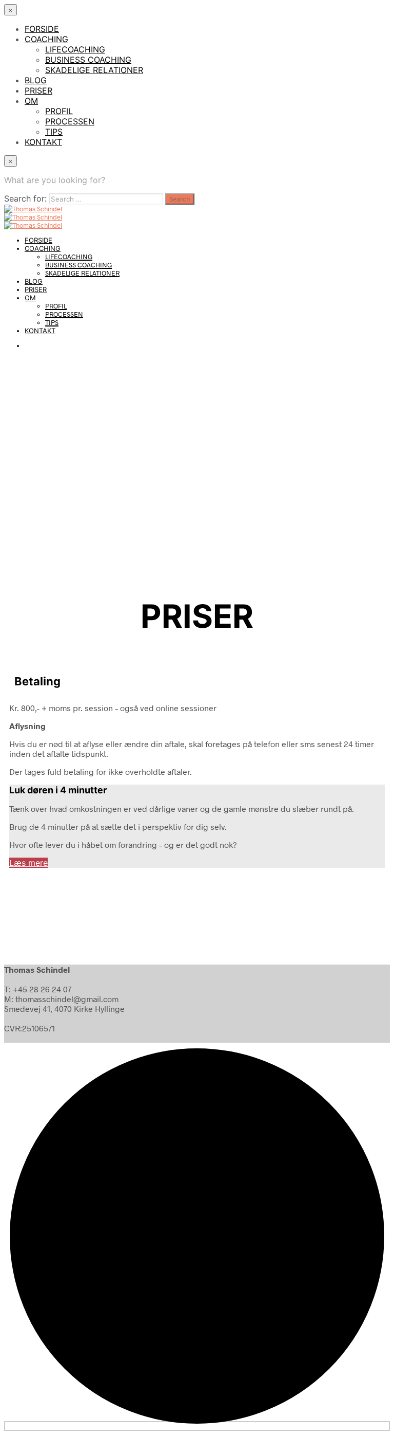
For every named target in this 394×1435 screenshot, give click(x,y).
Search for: (25, 198)
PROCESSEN (69, 121)
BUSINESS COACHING (88, 60)
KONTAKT (43, 142)
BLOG (36, 80)
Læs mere (28, 863)
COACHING (46, 39)
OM (31, 101)
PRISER (38, 90)
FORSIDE (42, 29)
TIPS (54, 131)
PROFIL (59, 111)
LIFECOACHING (75, 49)
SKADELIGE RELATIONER (94, 70)
